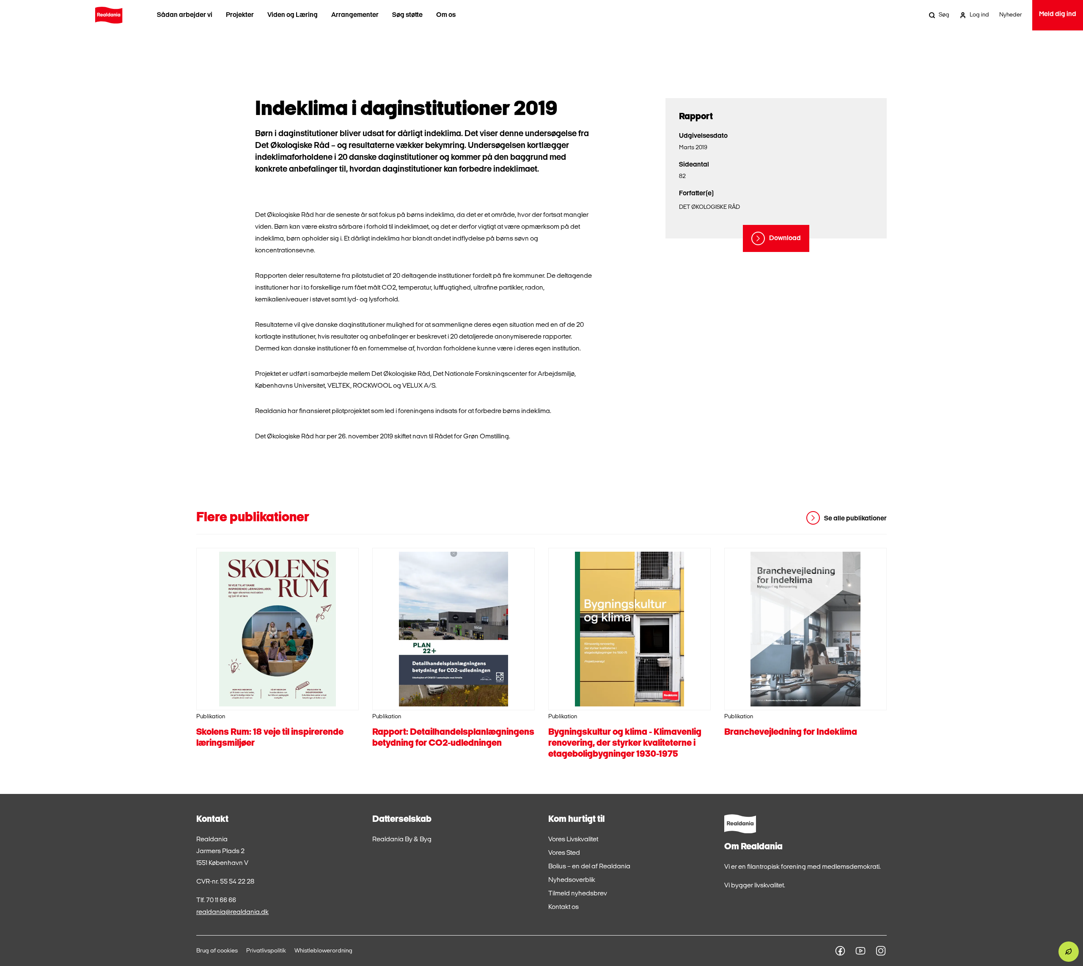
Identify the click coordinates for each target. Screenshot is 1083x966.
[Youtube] (860, 951)
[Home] (109, 15)
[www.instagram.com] (881, 951)
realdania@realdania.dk (232, 912)
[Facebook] (840, 951)
